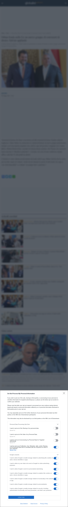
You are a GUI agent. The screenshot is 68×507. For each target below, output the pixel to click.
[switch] (56, 428)
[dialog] (34, 448)
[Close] (64, 393)
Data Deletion (24, 503)
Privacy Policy (44, 503)
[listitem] (34, 424)
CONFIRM (21, 497)
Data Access (34, 503)
